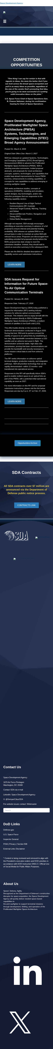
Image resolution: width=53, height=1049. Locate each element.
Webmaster (32, 804)
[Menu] (6, 21)
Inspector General (10, 839)
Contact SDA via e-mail (13, 790)
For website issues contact (14, 804)
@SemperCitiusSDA (14, 799)
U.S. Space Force (10, 834)
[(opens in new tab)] (27, 995)
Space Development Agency (11, 3)
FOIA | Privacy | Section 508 (15, 844)
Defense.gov (8, 830)
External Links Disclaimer (14, 849)
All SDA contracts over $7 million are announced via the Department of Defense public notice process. (26, 490)
